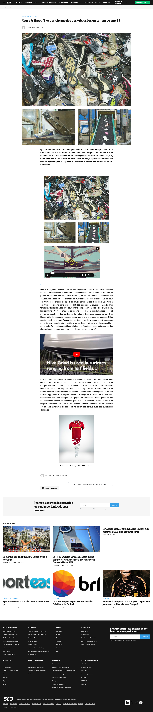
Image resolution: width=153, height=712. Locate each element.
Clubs (5, 674)
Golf (57, 651)
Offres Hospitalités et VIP (89, 641)
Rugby (58, 634)
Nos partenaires (36, 704)
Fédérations (7, 667)
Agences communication (11, 641)
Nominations (32, 655)
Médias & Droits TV (34, 644)
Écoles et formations (10, 638)
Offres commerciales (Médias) (62, 687)
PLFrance (84, 677)
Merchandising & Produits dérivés (39, 651)
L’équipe (58, 704)
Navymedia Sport (56, 699)
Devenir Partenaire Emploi (60, 667)
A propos (5, 704)
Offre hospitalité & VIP (59, 684)
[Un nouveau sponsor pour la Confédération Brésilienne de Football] (76, 583)
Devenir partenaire (24, 704)
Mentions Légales (90, 704)
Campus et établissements (36, 667)
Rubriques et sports (9, 631)
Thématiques (85, 628)
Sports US (59, 648)
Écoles (30, 664)
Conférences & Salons (88, 638)
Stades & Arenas (33, 638)
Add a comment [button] (51, 488)
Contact (80, 704)
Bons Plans (6, 651)
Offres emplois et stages (11, 644)
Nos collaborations (48, 704)
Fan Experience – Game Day (37, 631)
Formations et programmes (37, 671)
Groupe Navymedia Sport (90, 660)
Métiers (30, 674)
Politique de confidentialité (11, 707)
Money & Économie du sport (118, 526)
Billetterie (84, 631)
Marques (6, 664)
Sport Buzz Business (10, 628)
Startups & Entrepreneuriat (37, 634)
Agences (6, 681)
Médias (5, 677)
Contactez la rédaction (70, 704)
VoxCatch (84, 671)
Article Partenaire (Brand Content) (63, 671)
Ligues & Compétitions (10, 671)
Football (34, 16)
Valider (114, 505)
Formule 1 (59, 644)
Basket (58, 638)
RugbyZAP (84, 684)
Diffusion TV (85, 634)
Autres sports (26, 16)
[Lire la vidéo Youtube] (76, 354)
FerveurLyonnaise (87, 674)
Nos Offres (56, 660)
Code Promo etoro (9, 655)
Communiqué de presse (60, 674)
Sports (58, 628)
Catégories (32, 628)
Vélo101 (83, 664)
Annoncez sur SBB (142, 3)
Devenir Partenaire (58, 664)
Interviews (6, 648)
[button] (4, 2)
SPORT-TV (84, 681)
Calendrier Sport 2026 (10, 634)
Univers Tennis (86, 667)
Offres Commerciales (88, 644)
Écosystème (7, 660)
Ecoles (5, 684)
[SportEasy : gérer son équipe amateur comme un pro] (26, 583)
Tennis (58, 641)
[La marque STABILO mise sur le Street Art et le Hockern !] (26, 539)
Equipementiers (33, 641)
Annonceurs (13, 704)
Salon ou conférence (59, 677)
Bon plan (55, 681)
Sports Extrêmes (18, 554)
